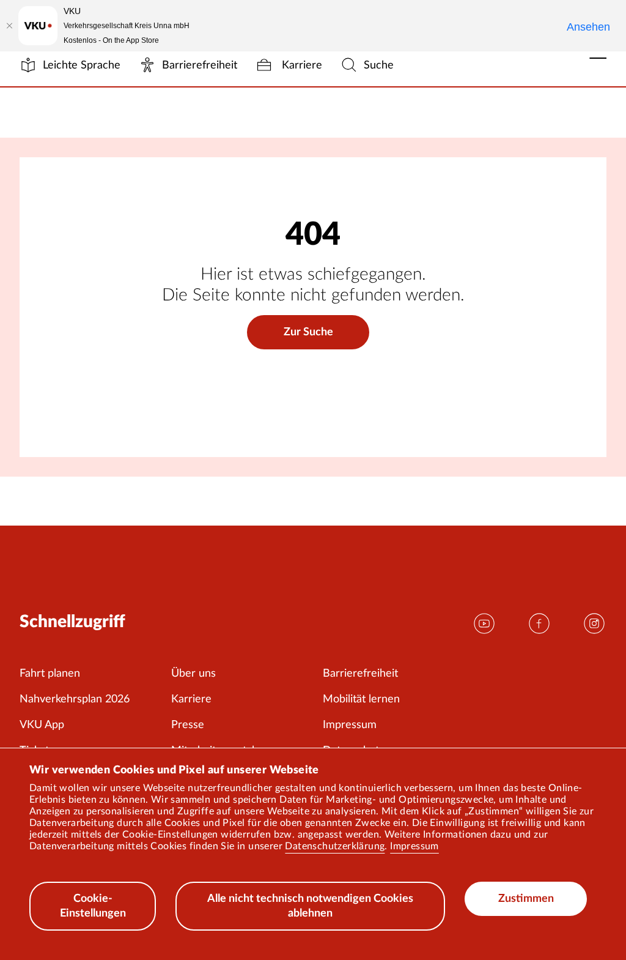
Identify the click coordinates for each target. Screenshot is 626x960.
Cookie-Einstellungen (93, 906)
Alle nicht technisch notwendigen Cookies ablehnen (310, 906)
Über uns (193, 673)
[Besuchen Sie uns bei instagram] (594, 623)
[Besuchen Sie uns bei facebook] (539, 623)
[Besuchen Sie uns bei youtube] (484, 623)
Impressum (414, 846)
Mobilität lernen (361, 699)
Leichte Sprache (81, 65)
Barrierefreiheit (199, 65)
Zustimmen (526, 898)
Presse (187, 725)
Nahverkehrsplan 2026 (75, 699)
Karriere (300, 65)
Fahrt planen (50, 673)
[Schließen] (9, 25)
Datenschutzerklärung (335, 846)
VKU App (42, 725)
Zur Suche (308, 332)
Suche (379, 65)
